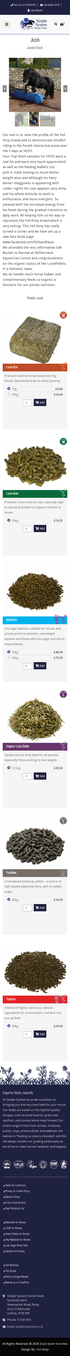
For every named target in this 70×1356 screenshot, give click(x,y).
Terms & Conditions (15, 1185)
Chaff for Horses (13, 1228)
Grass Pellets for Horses (17, 1234)
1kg (14, 389)
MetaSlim (11, 620)
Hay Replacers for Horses (17, 1239)
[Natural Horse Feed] (33, 24)
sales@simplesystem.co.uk (29, 1326)
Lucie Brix (12, 367)
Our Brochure (11, 1265)
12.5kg (16, 768)
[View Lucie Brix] (35, 339)
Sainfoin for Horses (15, 1251)
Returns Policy (12, 1197)
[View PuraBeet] (35, 845)
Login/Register (36, 10)
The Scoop (10, 1271)
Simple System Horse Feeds (54, 1344)
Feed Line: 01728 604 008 (24, 5)
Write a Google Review (16, 1276)
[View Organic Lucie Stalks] (35, 719)
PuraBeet (11, 873)
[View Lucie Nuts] (35, 466)
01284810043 (24, 1320)
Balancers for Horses (15, 1222)
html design (43, 1349)
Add (42, 402)
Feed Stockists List (14, 1208)
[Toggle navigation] (7, 24)
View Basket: (51, 5)
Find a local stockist (15, 1202)
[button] (5, 88)
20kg (15, 395)
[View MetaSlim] (35, 592)
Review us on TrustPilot (17, 1282)
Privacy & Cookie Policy (17, 1191)
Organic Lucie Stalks (17, 746)
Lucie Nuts (12, 493)
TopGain (11, 999)
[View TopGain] (35, 971)
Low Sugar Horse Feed (16, 1245)
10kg (15, 652)
